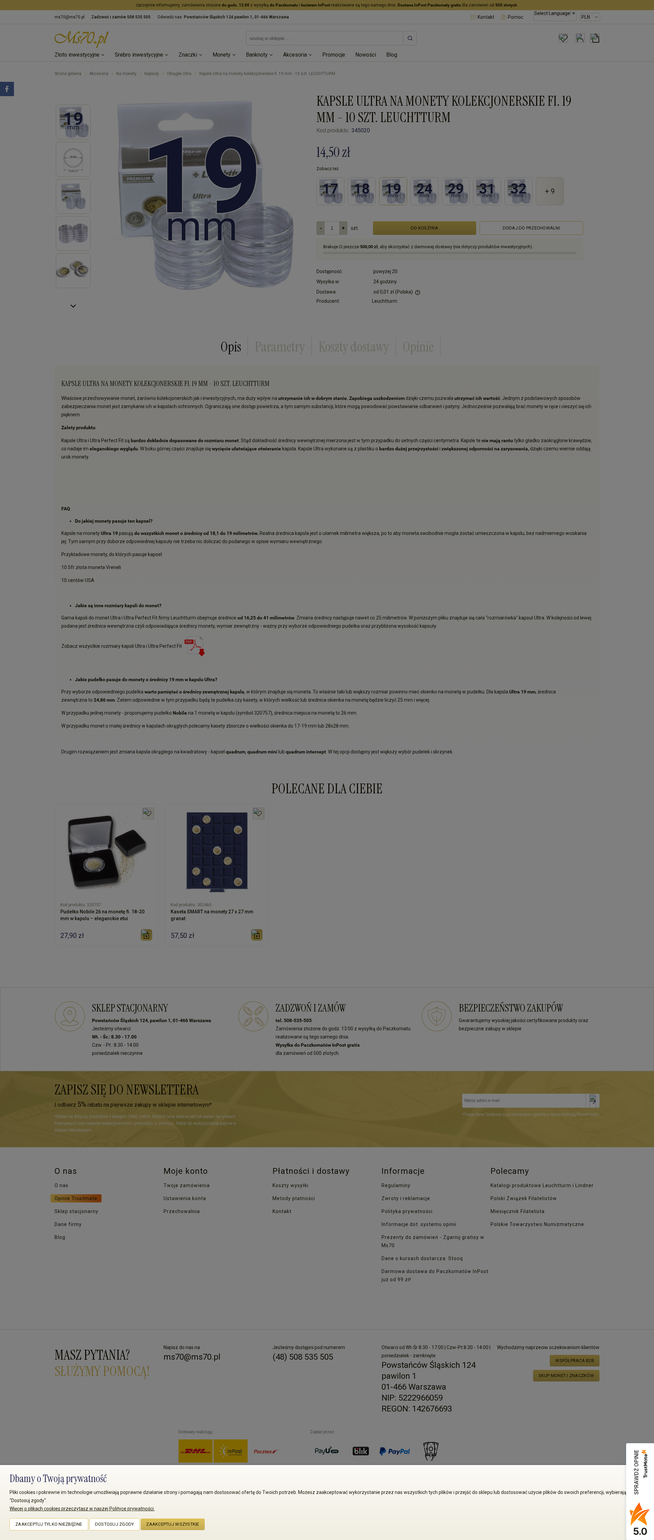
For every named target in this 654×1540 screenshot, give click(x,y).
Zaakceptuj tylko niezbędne (48, 1524)
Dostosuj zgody (114, 1524)
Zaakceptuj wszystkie (172, 1524)
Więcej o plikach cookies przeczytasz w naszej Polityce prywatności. (82, 1508)
